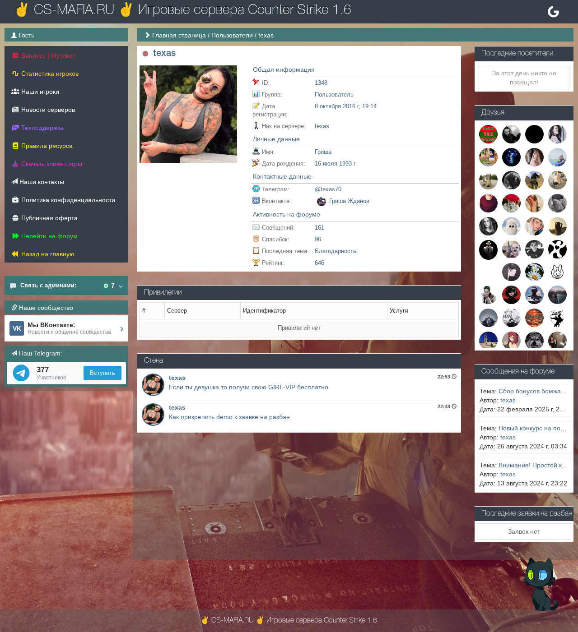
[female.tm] (511, 294)
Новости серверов (47, 109)
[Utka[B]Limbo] (488, 179)
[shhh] (557, 202)
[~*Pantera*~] (557, 225)
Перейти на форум (48, 236)
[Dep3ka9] (557, 294)
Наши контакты (41, 181)
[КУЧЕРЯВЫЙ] (534, 340)
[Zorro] (557, 317)
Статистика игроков (49, 73)
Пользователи (232, 35)
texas (177, 377)
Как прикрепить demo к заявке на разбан (229, 416)
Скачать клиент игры (50, 163)
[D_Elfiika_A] (511, 179)
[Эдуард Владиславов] (534, 317)
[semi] (534, 133)
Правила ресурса (46, 145)
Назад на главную (47, 254)
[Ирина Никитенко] (511, 225)
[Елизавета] (511, 248)
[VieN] (488, 202)
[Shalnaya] (511, 317)
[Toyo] (557, 179)
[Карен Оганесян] (511, 133)
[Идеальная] (534, 156)
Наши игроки (39, 91)
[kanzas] (557, 248)
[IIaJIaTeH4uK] (534, 225)
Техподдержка (41, 127)
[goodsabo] (488, 249)
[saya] (557, 340)
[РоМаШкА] (534, 271)
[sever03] (488, 340)
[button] (145, 54)
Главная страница (179, 35)
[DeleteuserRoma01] (488, 294)
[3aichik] (557, 271)
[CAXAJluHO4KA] (557, 133)
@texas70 (328, 189)
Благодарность (335, 251)
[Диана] (488, 156)
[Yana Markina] (488, 225)
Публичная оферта (48, 217)
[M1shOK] (488, 317)
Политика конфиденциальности (67, 199)
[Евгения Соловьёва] (557, 156)
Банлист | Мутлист (47, 55)
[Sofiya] (511, 271)
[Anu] (534, 294)
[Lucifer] (511, 156)
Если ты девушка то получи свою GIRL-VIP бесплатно (248, 387)
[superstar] (511, 340)
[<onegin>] (488, 133)
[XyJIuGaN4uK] (511, 202)
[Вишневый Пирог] (534, 179)
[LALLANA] (534, 248)
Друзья (492, 113)
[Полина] (534, 202)
